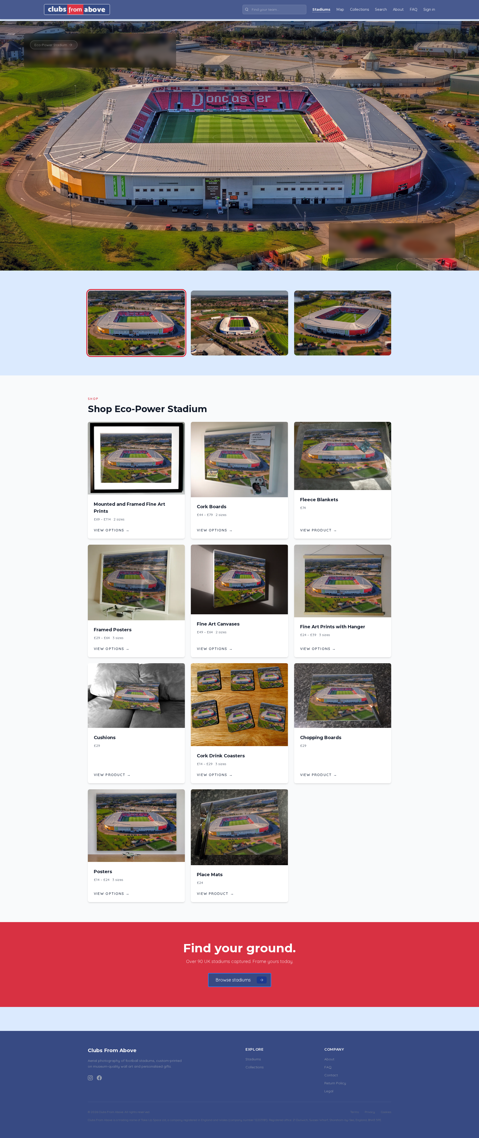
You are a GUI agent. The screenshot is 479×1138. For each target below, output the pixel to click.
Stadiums (253, 1059)
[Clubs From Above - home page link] (77, 9)
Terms (354, 1112)
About (329, 1059)
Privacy (370, 1112)
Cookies (386, 1112)
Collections (254, 1067)
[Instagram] (90, 1077)
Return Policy (335, 1083)
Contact (331, 1075)
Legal (328, 1091)
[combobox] (274, 9)
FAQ (328, 1067)
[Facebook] (99, 1077)
